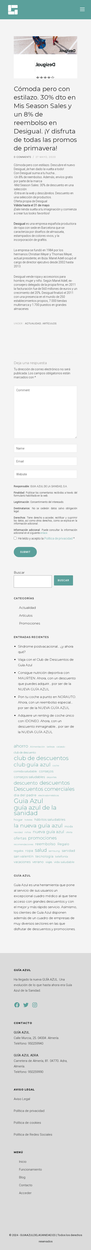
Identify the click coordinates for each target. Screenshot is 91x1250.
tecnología (44, 856)
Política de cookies (27, 1123)
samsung (54, 850)
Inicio (22, 1162)
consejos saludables (29, 777)
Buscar (19, 572)
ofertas (20, 838)
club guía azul (32, 764)
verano (38, 862)
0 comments (22, 157)
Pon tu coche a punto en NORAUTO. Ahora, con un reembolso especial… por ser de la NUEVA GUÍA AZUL (47, 702)
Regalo (63, 844)
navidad (18, 832)
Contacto (25, 1185)
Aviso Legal (22, 1099)
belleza (51, 746)
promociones (42, 838)
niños (28, 832)
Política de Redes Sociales (33, 1134)
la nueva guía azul (38, 825)
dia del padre (25, 795)
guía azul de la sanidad (35, 810)
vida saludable (64, 862)
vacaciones (22, 862)
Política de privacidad (58, 538)
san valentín (23, 856)
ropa (29, 851)
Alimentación (37, 746)
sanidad (68, 851)
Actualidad (32, 323)
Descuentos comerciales (44, 789)
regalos (18, 850)
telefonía (61, 856)
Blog (22, 1177)
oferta (69, 832)
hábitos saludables (49, 819)
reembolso (45, 844)
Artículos (50, 323)
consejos (46, 771)
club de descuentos (41, 758)
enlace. (44, 532)
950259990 (35, 1072)
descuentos (55, 782)
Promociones (29, 623)
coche (55, 765)
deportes (52, 777)
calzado (61, 746)
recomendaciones (23, 844)
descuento (26, 783)
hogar (18, 819)
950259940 (35, 1043)
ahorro (21, 746)
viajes (49, 862)
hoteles (28, 820)
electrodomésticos (48, 795)
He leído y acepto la (46, 538)
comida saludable (25, 771)
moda (69, 826)
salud (41, 850)
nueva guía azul (48, 831)
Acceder (25, 1193)
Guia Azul (28, 801)
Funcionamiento (30, 1169)
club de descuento (25, 752)
